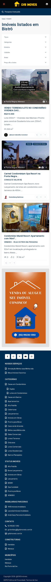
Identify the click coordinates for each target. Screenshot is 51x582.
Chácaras (11, 443)
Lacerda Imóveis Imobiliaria (18, 511)
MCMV (10, 483)
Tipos (6, 37)
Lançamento (13, 479)
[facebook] (7, 356)
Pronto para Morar (15, 422)
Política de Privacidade (17, 580)
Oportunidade (13, 487)
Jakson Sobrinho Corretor (18, 135)
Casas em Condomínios (17, 384)
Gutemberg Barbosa (16, 197)
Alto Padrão (12, 405)
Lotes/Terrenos (14, 438)
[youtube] (25, 356)
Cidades (7, 52)
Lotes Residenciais (15, 451)
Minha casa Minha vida (16, 430)
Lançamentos (13, 414)
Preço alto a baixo (10, 62)
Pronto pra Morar (14, 491)
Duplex (12, 389)
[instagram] (31, 356)
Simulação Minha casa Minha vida (20, 369)
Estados (7, 47)
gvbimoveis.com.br (15, 533)
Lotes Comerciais (14, 447)
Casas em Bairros (14, 397)
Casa (3, 19)
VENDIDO (11, 495)
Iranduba (11, 545)
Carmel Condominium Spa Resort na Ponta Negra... (22, 175)
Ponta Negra (11, 101)
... (11, 124)
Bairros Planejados (15, 455)
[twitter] (19, 356)
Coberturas (12, 410)
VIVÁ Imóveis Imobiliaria (17, 507)
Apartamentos (13, 401)
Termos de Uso (32, 580)
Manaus (21, 101)
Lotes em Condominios (18, 393)
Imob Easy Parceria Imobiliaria (19, 515)
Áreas (6, 57)
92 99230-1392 (13, 526)
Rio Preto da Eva (11, 566)
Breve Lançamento (15, 471)
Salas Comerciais (14, 434)
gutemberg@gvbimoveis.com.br (20, 530)
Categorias (8, 42)
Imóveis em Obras (15, 418)
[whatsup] (13, 356)
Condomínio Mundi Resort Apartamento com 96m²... (24, 237)
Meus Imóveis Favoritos (17, 373)
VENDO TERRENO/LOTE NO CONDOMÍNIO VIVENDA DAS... (25, 109)
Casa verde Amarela (15, 426)
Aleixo (8, 229)
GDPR (6, 580)
